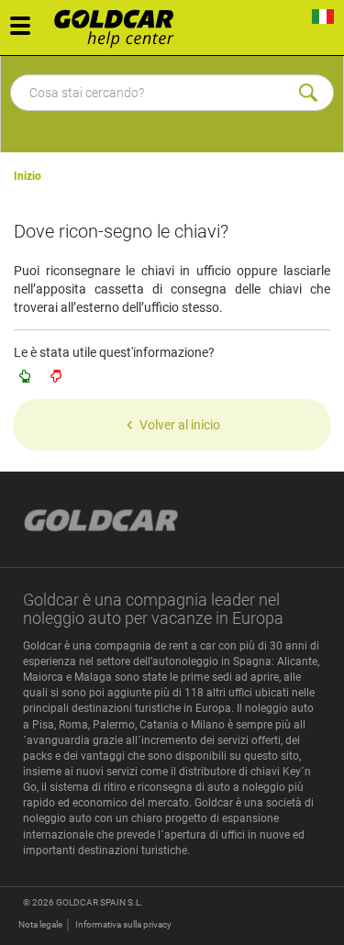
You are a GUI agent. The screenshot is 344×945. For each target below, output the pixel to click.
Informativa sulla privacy (123, 924)
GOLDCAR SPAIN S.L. (99, 902)
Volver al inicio (179, 424)
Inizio (27, 176)
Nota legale (40, 924)
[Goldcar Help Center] (118, 23)
